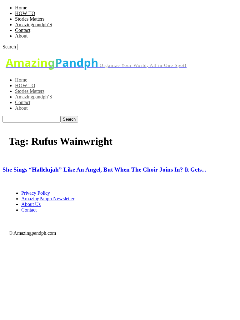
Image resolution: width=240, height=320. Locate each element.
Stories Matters (29, 19)
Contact (22, 30)
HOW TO (25, 13)
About (21, 35)
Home (21, 7)
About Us (31, 204)
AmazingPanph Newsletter (47, 198)
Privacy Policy (35, 193)
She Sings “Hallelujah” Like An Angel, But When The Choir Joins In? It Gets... (104, 169)
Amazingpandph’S (33, 24)
